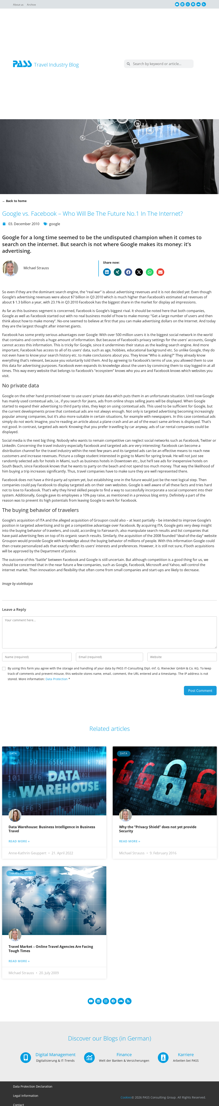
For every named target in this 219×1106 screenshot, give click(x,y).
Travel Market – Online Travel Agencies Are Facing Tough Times (51, 948)
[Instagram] (188, 4)
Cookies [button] (126, 1097)
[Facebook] (193, 4)
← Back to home (14, 201)
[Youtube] (177, 4)
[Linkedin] (182, 4)
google (54, 223)
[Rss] (204, 4)
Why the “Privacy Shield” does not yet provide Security (157, 829)
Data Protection (57, 679)
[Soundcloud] (198, 4)
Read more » (19, 841)
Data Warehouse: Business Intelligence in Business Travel (52, 829)
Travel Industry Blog (56, 64)
